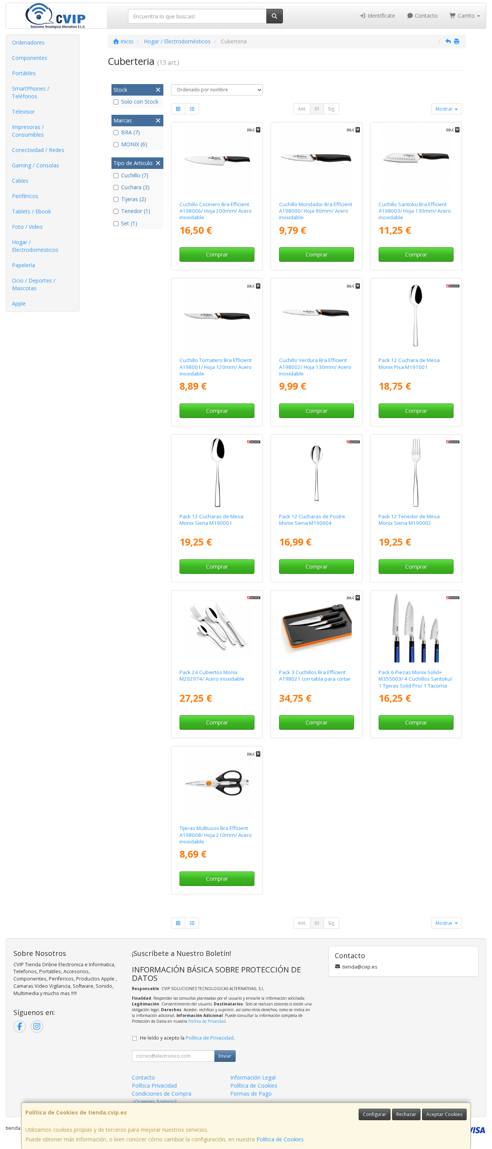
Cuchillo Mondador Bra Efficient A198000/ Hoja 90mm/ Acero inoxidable (315, 211)
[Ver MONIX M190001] (217, 472)
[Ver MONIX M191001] (416, 316)
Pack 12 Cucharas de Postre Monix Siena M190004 (312, 519)
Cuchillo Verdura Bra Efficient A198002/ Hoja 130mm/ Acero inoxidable (315, 367)
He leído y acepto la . (187, 1038)
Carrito (466, 15)
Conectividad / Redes (38, 150)
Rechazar (406, 1114)
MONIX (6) (134, 144)
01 (317, 109)
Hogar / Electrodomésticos (35, 245)
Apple (19, 303)
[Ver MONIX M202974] (217, 628)
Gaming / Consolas (35, 165)
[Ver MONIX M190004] (316, 472)
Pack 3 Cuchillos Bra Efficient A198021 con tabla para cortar (315, 675)
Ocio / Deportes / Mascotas (33, 284)
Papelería (23, 265)
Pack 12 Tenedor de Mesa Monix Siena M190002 (409, 519)
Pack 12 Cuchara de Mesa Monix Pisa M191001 (409, 363)
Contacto (425, 15)
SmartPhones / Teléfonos (30, 92)
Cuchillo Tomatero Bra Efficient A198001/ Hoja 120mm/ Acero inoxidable (216, 367)
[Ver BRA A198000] (316, 160)
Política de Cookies (280, 1139)
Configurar (374, 1114)
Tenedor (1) (135, 211)
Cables (20, 180)
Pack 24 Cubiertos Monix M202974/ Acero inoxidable (212, 675)
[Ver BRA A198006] (217, 160)
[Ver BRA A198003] (416, 160)
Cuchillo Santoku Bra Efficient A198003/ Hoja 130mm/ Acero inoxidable (415, 211)
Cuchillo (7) (134, 175)
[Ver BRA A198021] (316, 628)
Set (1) (129, 223)
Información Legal (253, 1077)
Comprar (217, 254)
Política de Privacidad (207, 1021)
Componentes (29, 57)
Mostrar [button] (444, 109)
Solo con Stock (139, 101)
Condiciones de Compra (161, 1093)
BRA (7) (130, 132)
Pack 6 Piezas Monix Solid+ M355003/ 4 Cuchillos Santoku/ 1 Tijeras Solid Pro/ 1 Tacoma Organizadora (415, 682)
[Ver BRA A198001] (217, 316)
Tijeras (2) (133, 199)
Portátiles (24, 73)
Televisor (23, 111)
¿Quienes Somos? (154, 1101)
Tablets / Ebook (31, 211)
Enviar (224, 1056)
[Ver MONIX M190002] (416, 472)
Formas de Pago (251, 1093)
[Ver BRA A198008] (217, 784)
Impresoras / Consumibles (28, 130)
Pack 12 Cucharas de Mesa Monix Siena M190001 (211, 519)
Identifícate (380, 15)
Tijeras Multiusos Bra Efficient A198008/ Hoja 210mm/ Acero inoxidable (216, 835)
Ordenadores (28, 42)
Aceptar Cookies (444, 1114)
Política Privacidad (154, 1085)
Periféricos (25, 196)
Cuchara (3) (135, 187)
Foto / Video (27, 226)
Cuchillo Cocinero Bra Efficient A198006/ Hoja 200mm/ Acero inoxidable (216, 211)
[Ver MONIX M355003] (416, 628)
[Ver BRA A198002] (316, 316)
